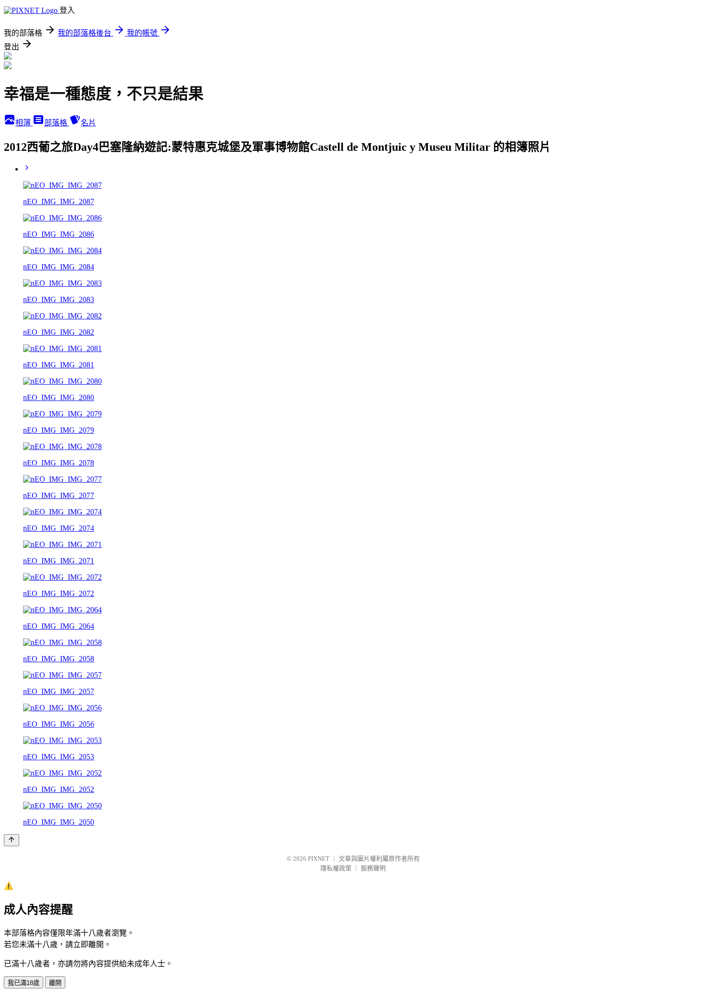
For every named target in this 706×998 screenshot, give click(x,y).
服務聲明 (373, 868)
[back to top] (11, 840)
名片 (88, 123)
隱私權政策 (336, 868)
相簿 (24, 123)
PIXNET (318, 858)
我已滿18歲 (23, 982)
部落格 (56, 123)
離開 (55, 982)
